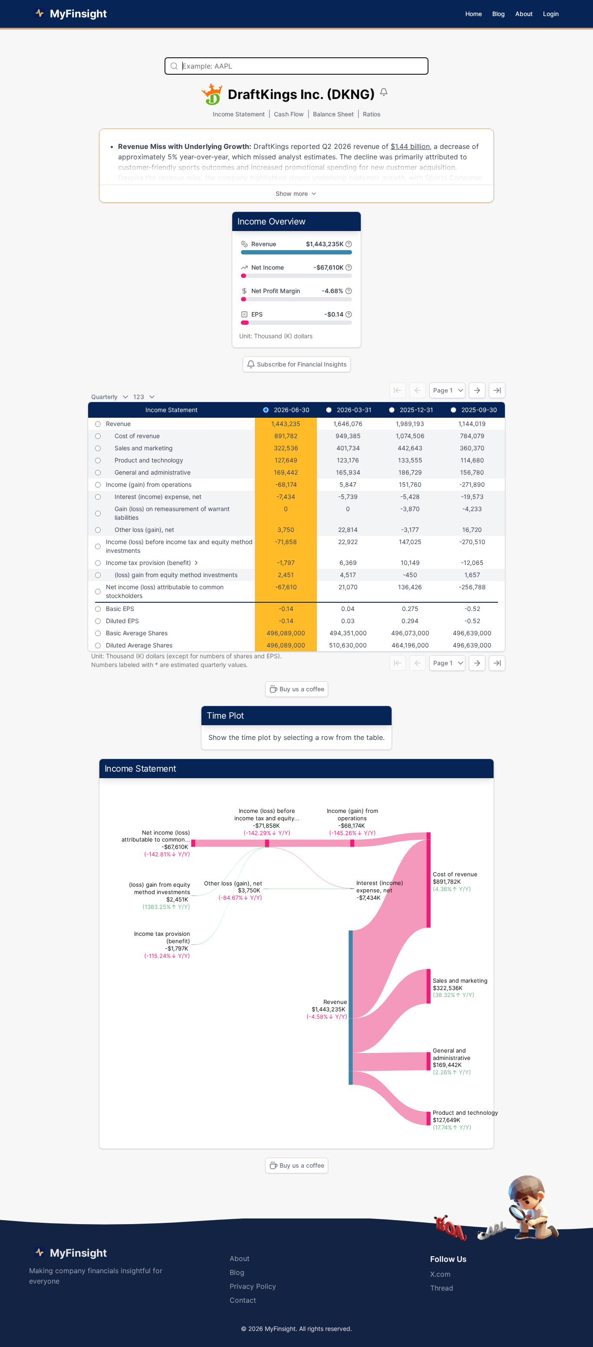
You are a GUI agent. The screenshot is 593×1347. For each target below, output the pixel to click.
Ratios (372, 114)
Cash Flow (289, 114)
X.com (440, 1274)
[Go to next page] (477, 390)
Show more (292, 193)
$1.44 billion (410, 146)
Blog (498, 13)
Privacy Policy (253, 1286)
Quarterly (104, 396)
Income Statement (239, 114)
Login (551, 13)
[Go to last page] (497, 390)
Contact (243, 1300)
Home (473, 13)
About (524, 13)
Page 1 (443, 390)
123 (138, 396)
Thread (441, 1288)
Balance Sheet (333, 114)
